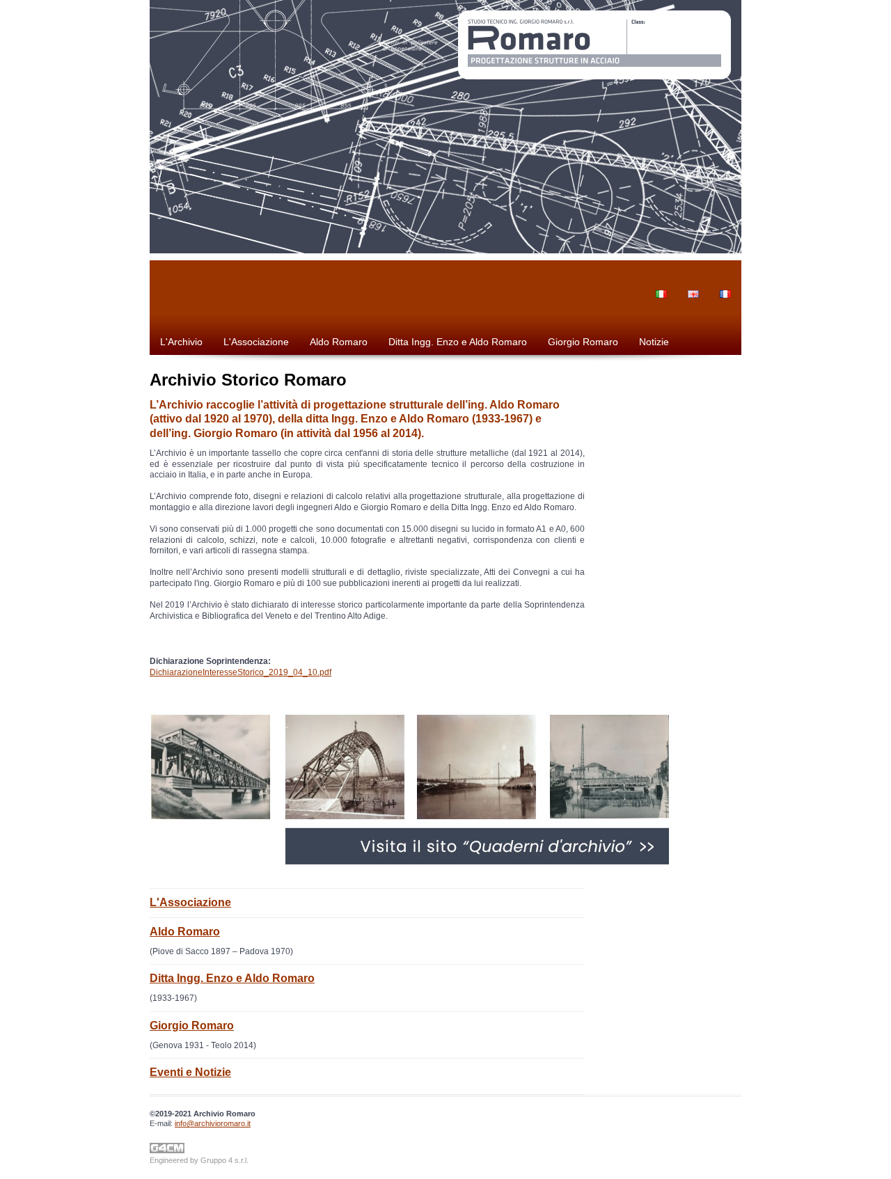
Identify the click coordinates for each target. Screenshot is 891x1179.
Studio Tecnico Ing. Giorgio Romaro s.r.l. (594, 44)
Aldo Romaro (339, 341)
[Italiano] (661, 284)
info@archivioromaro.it (213, 1123)
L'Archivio (181, 341)
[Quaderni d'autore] (427, 862)
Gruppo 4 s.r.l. (224, 1160)
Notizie (654, 341)
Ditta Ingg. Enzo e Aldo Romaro (457, 341)
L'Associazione (256, 341)
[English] (693, 284)
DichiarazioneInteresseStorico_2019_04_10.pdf (240, 672)
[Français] (725, 284)
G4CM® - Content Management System (167, 1148)
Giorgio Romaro (583, 341)
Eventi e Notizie (190, 1072)
